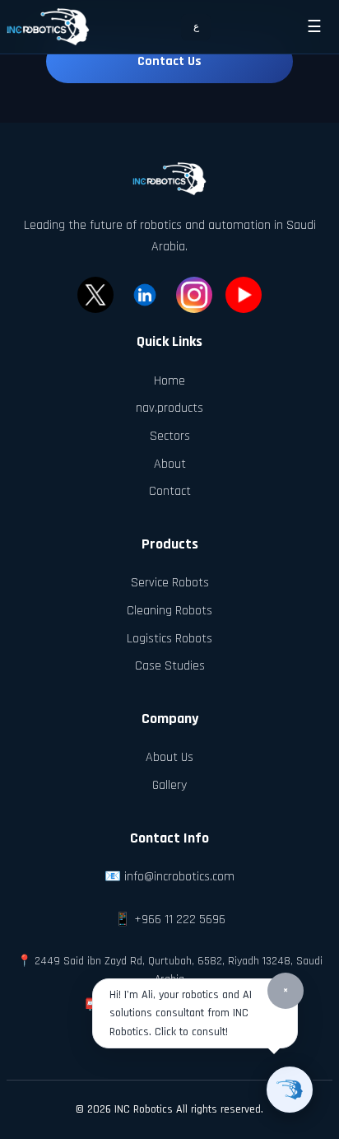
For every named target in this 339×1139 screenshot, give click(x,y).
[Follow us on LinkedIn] (145, 295)
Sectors (170, 436)
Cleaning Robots (169, 610)
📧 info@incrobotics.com (169, 876)
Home (169, 381)
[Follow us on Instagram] (194, 295)
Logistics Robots (169, 638)
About (170, 464)
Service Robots (170, 582)
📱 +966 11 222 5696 (169, 919)
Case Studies (170, 666)
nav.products (169, 408)
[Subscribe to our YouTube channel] (243, 295)
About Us (169, 757)
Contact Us (169, 61)
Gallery (169, 785)
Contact (170, 491)
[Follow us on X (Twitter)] (95, 295)
